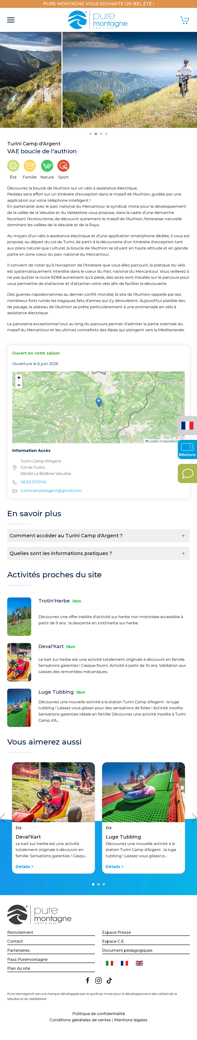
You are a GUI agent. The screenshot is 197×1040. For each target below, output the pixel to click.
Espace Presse (116, 932)
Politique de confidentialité (98, 1013)
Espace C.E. (113, 941)
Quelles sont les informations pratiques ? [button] (61, 553)
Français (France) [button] (186, 422)
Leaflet (153, 441)
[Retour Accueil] (98, 20)
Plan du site (18, 968)
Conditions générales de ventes (80, 1020)
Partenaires (18, 950)
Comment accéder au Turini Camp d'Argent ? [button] (66, 535)
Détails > (24, 866)
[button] (10, 20)
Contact (15, 941)
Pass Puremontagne (27, 959)
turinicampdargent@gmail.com (51, 490)
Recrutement (20, 932)
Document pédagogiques (127, 950)
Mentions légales (131, 1020)
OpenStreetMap (173, 441)
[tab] (90, 134)
